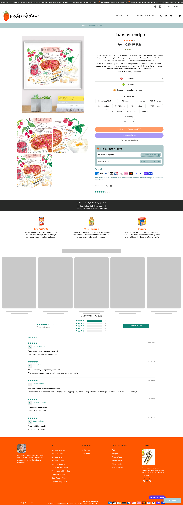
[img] (33, 343)
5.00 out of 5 (52, 325)
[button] (129, 129)
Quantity (129, 117)
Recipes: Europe (58, 461)
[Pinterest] (155, 6)
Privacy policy (117, 464)
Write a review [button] (136, 326)
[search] (161, 16)
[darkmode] (178, 16)
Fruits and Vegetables (60, 468)
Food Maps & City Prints (61, 471)
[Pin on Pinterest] (111, 186)
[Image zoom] (52, 74)
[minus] (125, 121)
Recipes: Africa (57, 454)
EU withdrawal (117, 468)
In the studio (86, 450)
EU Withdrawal (172, 500)
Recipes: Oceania (58, 464)
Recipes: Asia (57, 457)
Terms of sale (117, 457)
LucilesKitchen (60, 504)
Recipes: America (58, 450)
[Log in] (166, 15)
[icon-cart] (170, 16)
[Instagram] (160, 6)
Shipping (115, 454)
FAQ (113, 450)
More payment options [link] (129, 140)
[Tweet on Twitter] (106, 186)
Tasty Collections (58, 475)
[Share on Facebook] (102, 186)
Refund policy (117, 461)
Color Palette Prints (59, 478)
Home (83, 26)
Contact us (86, 454)
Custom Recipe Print (59, 482)
